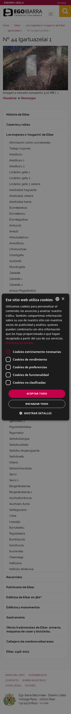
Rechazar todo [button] (36, 404)
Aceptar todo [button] (37, 393)
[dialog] (35, 357)
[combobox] (57, 299)
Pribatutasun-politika (20, 343)
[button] (35, 413)
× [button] (62, 298)
